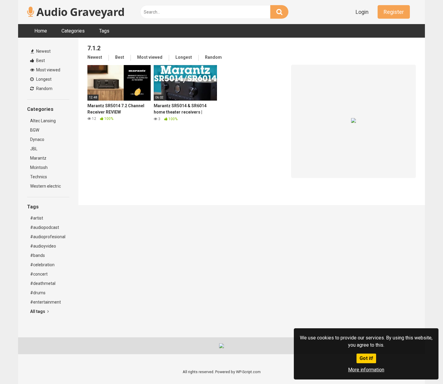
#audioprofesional (47, 236)
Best (40, 60)
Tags (104, 31)
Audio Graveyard (79, 12)
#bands (37, 255)
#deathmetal (42, 283)
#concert (39, 274)
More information (366, 370)
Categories (73, 31)
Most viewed (47, 69)
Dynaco (37, 139)
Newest (43, 51)
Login (362, 12)
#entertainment (45, 302)
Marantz (38, 158)
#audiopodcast (44, 227)
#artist (36, 218)
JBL (33, 148)
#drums (38, 292)
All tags (38, 311)
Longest (43, 79)
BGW (34, 130)
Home (40, 31)
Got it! (366, 358)
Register (394, 12)
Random (43, 88)
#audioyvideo (43, 246)
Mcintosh (39, 167)
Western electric (45, 186)
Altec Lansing (43, 120)
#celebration (42, 264)
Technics (38, 176)
